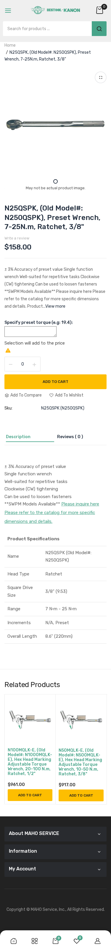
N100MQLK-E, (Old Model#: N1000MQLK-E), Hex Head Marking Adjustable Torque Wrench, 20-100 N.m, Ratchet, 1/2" (30, 762)
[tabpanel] (55, 123)
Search (99, 28)
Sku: (8, 408)
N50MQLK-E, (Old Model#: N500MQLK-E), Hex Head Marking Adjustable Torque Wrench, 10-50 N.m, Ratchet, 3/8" (80, 762)
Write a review (16, 238)
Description (18, 436)
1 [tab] (55, 181)
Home (10, 45)
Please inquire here (80, 504)
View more (55, 306)
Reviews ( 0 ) (70, 436)
